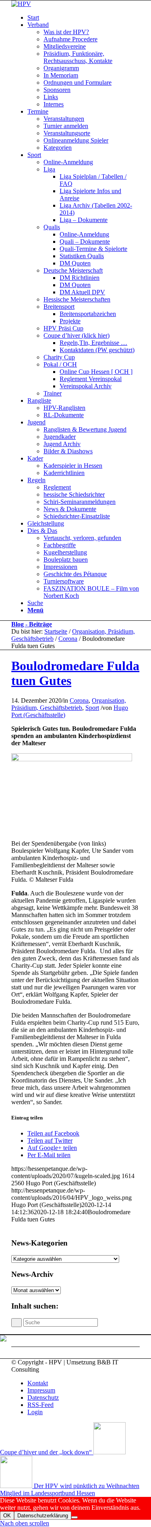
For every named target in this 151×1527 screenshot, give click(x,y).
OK (7, 1516)
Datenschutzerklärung (42, 1516)
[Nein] (74, 1517)
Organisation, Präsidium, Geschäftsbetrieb (68, 704)
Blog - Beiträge (31, 624)
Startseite (55, 631)
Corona (67, 638)
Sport (92, 707)
